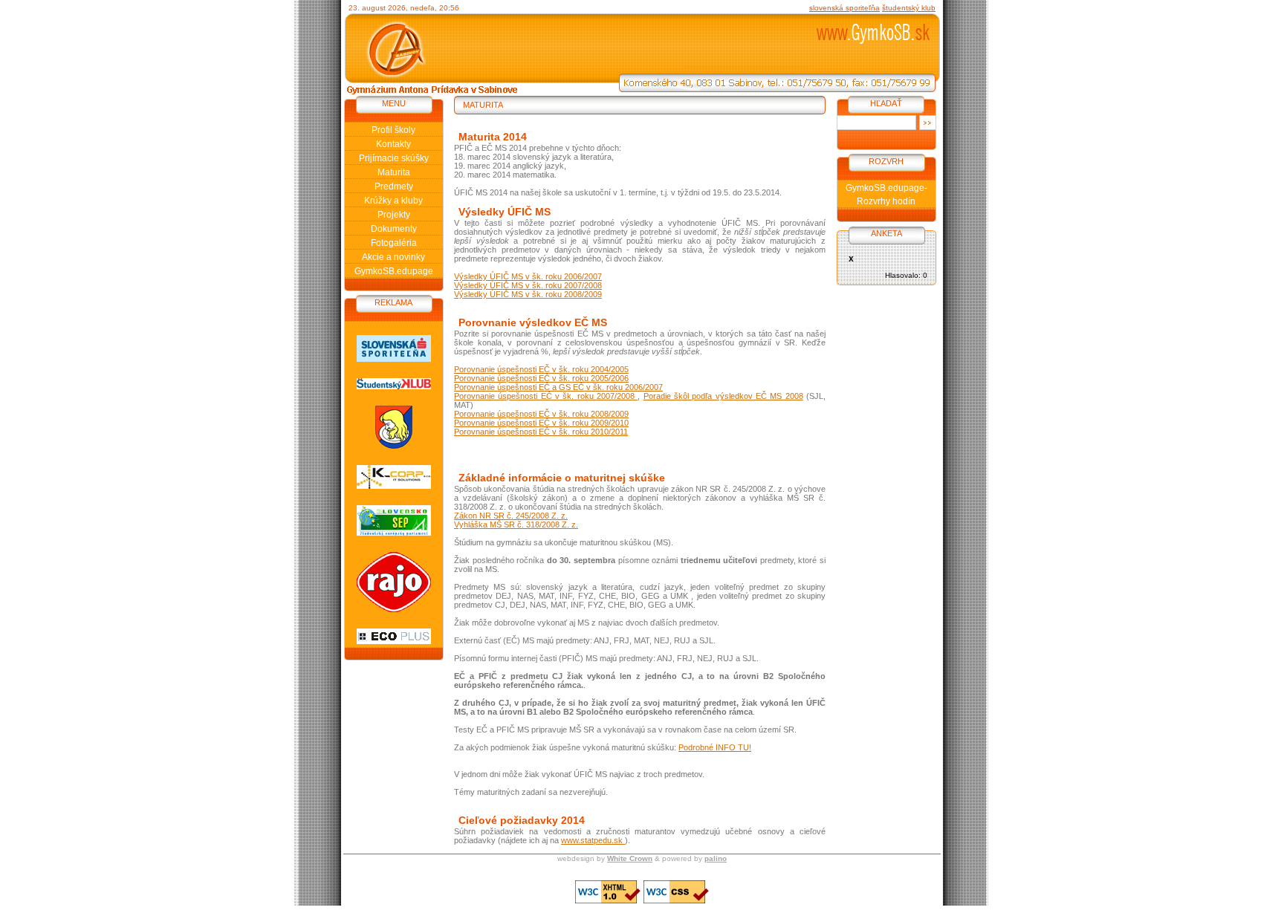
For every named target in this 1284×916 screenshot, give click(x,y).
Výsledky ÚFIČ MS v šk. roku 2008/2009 (528, 294)
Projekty (393, 214)
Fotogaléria (394, 243)
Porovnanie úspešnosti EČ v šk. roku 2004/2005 (541, 369)
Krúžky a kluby (393, 200)
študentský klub (909, 8)
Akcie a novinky (393, 257)
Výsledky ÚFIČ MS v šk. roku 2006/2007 (528, 276)
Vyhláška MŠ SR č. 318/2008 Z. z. (516, 524)
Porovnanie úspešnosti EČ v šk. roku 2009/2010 (541, 422)
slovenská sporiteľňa (844, 8)
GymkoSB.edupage (393, 271)
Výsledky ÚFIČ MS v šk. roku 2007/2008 (528, 285)
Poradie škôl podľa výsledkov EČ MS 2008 (723, 396)
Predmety (393, 186)
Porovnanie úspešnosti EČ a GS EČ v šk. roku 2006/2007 (558, 387)
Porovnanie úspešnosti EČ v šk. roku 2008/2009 (541, 413)
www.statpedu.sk (593, 840)
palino (715, 858)
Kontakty (393, 144)
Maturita (393, 172)
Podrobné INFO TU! (714, 747)
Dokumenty (394, 229)
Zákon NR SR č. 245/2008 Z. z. (511, 515)
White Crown (629, 858)
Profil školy (393, 130)
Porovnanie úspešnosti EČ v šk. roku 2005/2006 (541, 378)
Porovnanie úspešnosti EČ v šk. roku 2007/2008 (546, 396)
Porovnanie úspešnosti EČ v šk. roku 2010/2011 (541, 431)
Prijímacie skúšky (394, 158)
